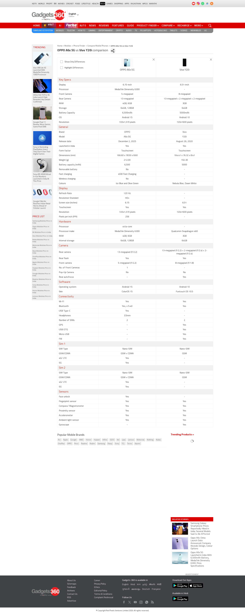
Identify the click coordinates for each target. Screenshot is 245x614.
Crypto (119, 31)
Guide (130, 25)
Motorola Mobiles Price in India (42, 246)
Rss (152, 601)
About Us (71, 581)
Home (36, 25)
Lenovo (131, 440)
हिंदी (55, 4)
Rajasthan (136, 4)
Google (73, 440)
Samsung (101, 444)
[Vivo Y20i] (184, 62)
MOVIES (61, 4)
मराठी (159, 585)
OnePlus (61, 444)
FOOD (77, 4)
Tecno (129, 444)
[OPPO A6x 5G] (127, 62)
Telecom (71, 31)
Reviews (104, 25)
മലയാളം (135, 589)
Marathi (153, 4)
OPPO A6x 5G (127, 70)
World (41, 4)
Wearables (196, 31)
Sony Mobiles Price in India (40, 286)
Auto (83, 25)
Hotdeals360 (160, 31)
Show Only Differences (75, 62)
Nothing (150, 440)
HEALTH (95, 4)
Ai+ (59, 440)
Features (118, 25)
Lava (123, 440)
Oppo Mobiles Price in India (40, 228)
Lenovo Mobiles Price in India (41, 297)
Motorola (140, 440)
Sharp (109, 444)
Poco (76, 444)
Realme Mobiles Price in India (41, 280)
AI (60, 25)
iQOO (112, 440)
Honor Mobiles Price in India (41, 292)
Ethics (97, 587)
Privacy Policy (100, 584)
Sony (117, 444)
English (125, 585)
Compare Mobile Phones (97, 46)
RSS (69, 598)
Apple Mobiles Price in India (40, 263)
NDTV (34, 4)
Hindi (133, 585)
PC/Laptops (145, 31)
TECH (102, 4)
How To (81, 31)
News (92, 25)
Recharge (184, 25)
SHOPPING (118, 4)
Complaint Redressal (103, 598)
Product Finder (147, 25)
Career (97, 581)
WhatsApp (146, 601)
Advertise (71, 601)
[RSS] (211, 3)
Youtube (135, 601)
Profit (49, 4)
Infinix (105, 440)
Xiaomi (137, 444)
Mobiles (60, 31)
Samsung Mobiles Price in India (42, 222)
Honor (88, 440)
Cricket (70, 4)
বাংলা (139, 585)
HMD (81, 440)
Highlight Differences (74, 68)
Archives (71, 591)
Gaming (91, 31)
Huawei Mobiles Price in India (41, 269)
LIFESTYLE (86, 4)
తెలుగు (152, 584)
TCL (123, 444)
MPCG (145, 4)
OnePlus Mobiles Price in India (41, 258)
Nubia (158, 440)
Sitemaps (71, 584)
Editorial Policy (100, 591)
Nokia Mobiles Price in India (40, 241)
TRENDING (39, 47)
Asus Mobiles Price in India (40, 252)
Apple (65, 440)
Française (156, 589)
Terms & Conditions (103, 594)
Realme (84, 444)
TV (136, 31)
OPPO (69, 444)
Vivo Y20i (184, 70)
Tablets (173, 31)
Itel (118, 440)
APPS (127, 4)
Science (183, 31)
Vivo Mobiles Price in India (42, 236)
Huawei (97, 440)
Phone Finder (79, 46)
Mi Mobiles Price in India (41, 232)
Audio (129, 31)
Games (109, 4)
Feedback (71, 587)
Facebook (124, 601)
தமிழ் (144, 585)
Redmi (92, 444)
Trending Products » (182, 434)
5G (205, 31)
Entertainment (106, 31)
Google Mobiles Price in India (41, 275)
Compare (167, 25)
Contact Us (72, 594)
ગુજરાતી (125, 589)
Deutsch (146, 589)
